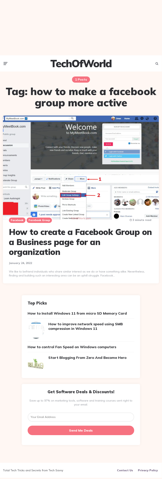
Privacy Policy (148, 470)
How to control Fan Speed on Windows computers (72, 347)
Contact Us (125, 470)
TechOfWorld (80, 63)
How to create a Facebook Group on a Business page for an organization (80, 242)
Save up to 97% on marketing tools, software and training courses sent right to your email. (80, 402)
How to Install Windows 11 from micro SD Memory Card (77, 313)
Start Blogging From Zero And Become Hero (87, 357)
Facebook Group (39, 220)
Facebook (17, 220)
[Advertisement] (81, 27)
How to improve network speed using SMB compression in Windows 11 (85, 326)
